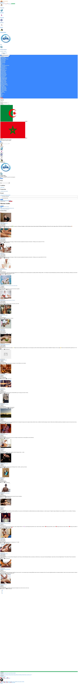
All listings (1, 206)
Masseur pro (3, 329)
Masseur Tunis (3, 389)
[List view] (0, 207)
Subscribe (10, 201)
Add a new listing (9, 681)
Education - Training (3, 51)
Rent (4, 191)
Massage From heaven (4, 553)
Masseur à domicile (4, 269)
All (0, 187)
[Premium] (0, 212)
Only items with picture (5, 196)
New (2, 187)
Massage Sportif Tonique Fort (5, 344)
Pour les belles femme (4, 374)
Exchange (6, 191)
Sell (1, 191)
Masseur (2, 507)
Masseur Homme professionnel (5, 569)
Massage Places (16, 674)
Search (2, 199)
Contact (23, 681)
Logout (1, 683)
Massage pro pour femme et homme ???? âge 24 (8, 300)
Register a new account (18, 681)
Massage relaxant (3, 238)
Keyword (1, 101)
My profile (8, 682)
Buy (3, 191)
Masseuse (7, 674)
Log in (13, 681)
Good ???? (2, 478)
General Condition (3, 676)
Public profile (13, 682)
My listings (2, 682)
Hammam (1, 674)
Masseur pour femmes (4, 418)
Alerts (6, 682)
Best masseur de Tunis (4, 434)
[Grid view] (1, 207)
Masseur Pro (3, 538)
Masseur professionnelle (4, 463)
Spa (18, 674)
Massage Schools (22, 674)
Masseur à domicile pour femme (5, 523)
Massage (4, 674)
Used (3, 187)
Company (7, 206)
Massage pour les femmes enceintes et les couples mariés (9, 285)
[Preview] (0, 238)
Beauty (13, 674)
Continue (1, 178)
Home (2, 681)
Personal (5, 206)
